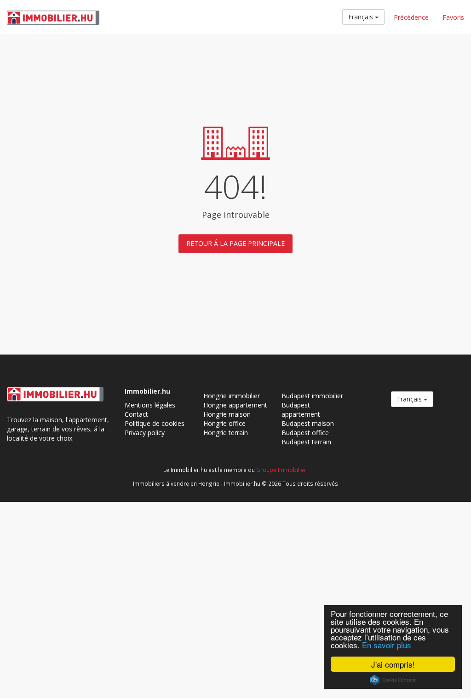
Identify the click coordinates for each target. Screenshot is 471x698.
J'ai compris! (393, 664)
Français (361, 16)
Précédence (411, 17)
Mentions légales (150, 405)
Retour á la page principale (235, 243)
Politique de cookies (154, 423)
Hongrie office (224, 423)
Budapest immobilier (312, 395)
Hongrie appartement (235, 405)
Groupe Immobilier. (282, 469)
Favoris (453, 17)
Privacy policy (145, 432)
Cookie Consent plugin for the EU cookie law (393, 680)
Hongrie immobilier (231, 395)
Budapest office (305, 432)
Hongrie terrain (225, 432)
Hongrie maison (227, 414)
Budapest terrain (306, 441)
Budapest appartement (300, 410)
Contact (136, 414)
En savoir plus (386, 645)
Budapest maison (307, 423)
